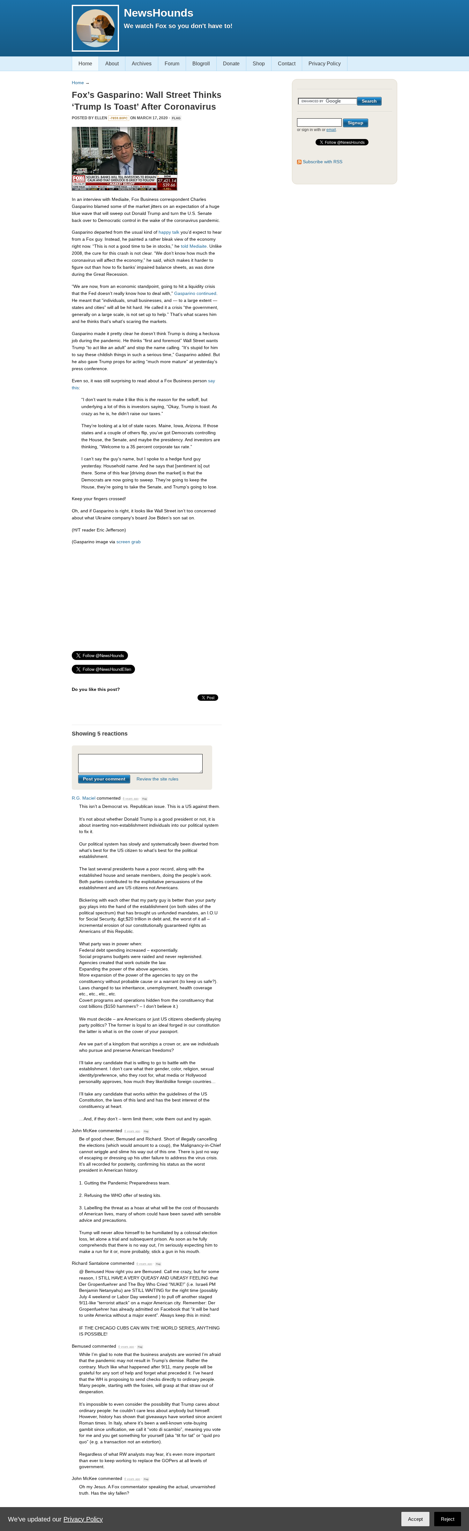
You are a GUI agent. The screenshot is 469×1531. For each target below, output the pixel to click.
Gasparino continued (195, 293)
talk (175, 232)
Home (85, 63)
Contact (286, 63)
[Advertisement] (146, 595)
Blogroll (201, 63)
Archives (142, 63)
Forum (172, 63)
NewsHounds (158, 12)
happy (165, 232)
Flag (176, 118)
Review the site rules (157, 778)
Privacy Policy (325, 63)
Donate (231, 63)
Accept (415, 1519)
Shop (259, 63)
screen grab (128, 541)
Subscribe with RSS (322, 161)
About (112, 63)
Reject (447, 1519)
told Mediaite (194, 246)
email (331, 130)
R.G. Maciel (83, 798)
